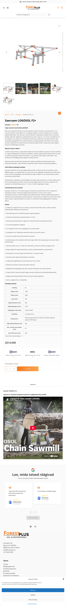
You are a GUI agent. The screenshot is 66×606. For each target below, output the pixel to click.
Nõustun (33, 590)
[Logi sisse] (58, 8)
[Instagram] (35, 526)
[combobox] (31, 14)
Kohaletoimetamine (9, 569)
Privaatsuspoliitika (32, 603)
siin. (22, 336)
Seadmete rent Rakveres (11, 576)
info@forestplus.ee (9, 550)
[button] (63, 579)
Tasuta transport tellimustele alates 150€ (34, 1)
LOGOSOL (13, 125)
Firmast (5, 564)
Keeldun (33, 595)
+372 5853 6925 (8, 552)
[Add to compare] (59, 113)
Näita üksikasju (33, 599)
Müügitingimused (9, 566)
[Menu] (4, 8)
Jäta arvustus (33, 518)
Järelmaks (6, 571)
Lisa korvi (28, 369)
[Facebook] (30, 526)
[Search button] (49, 14)
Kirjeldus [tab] (33, 384)
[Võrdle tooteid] (7, 8)
